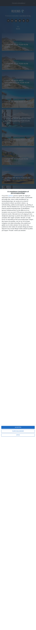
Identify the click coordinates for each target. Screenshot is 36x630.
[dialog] (18, 409)
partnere (10, 195)
